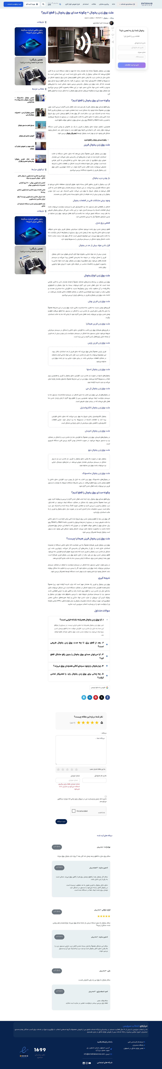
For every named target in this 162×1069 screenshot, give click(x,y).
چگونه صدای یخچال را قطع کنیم (95, 140)
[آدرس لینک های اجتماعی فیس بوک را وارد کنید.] (107, 697)
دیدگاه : (103, 733)
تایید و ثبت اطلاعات (132, 65)
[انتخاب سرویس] (147, 4)
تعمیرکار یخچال (71, 133)
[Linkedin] (84, 1063)
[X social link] (101, 697)
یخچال (106, 18)
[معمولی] (67, 769)
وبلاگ (112, 18)
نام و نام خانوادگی (140, 43)
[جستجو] (43, 4)
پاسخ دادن (57, 846)
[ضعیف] (63, 769)
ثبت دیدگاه (61, 821)
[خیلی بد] (58, 769)
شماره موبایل (75, 776)
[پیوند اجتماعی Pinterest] (95, 697)
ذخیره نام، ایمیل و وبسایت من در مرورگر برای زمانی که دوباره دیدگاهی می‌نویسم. (82, 800)
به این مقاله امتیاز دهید (97, 769)
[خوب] (72, 769)
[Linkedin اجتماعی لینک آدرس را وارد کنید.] (89, 697)
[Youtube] (89, 1063)
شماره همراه (142, 52)
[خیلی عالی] (76, 769)
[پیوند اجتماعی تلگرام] (83, 697)
